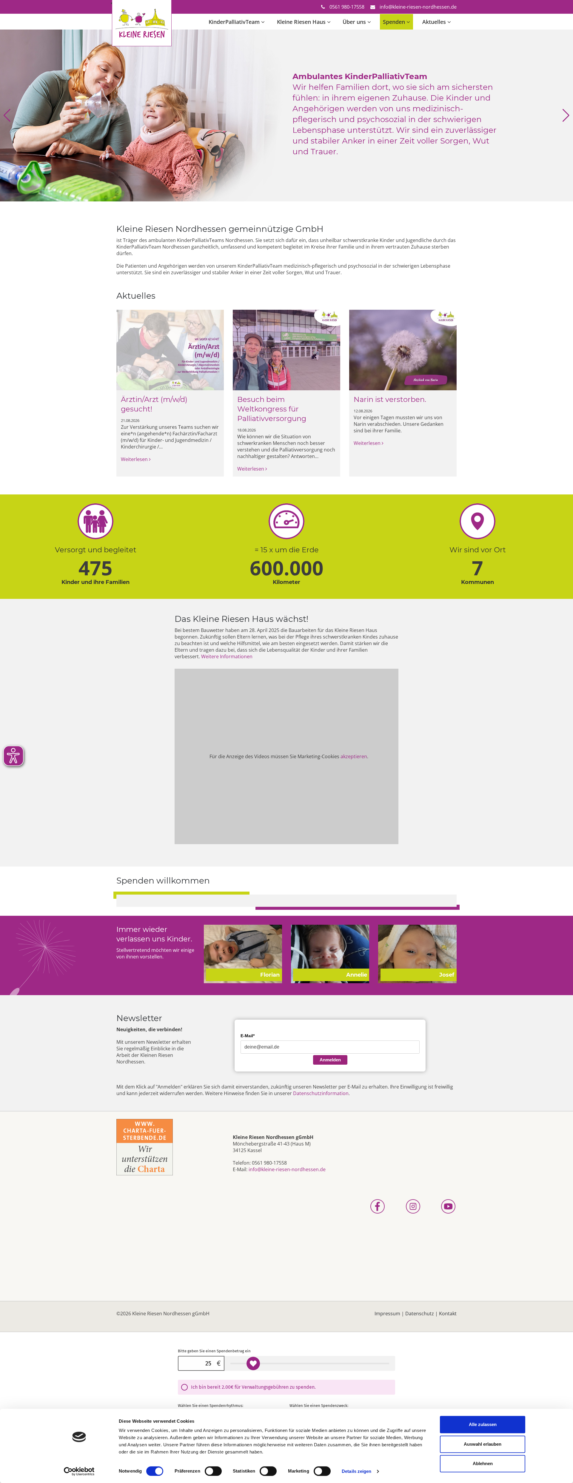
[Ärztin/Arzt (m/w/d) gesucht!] (170, 349)
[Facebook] (367, 1206)
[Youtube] (438, 1206)
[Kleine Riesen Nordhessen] (141, 5)
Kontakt (448, 1313)
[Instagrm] (402, 1206)
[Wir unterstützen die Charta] (144, 1146)
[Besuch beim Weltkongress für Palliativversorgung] (286, 349)
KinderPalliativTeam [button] (234, 21)
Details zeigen (356, 1471)
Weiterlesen (135, 459)
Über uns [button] (354, 21)
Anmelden (330, 1059)
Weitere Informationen (226, 656)
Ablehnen (483, 1463)
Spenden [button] (394, 21)
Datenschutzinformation (321, 1093)
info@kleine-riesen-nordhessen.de (418, 7)
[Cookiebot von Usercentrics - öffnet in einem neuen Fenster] (79, 1471)
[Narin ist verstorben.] (403, 349)
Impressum (387, 1313)
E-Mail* (248, 1035)
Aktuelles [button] (434, 21)
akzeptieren (354, 756)
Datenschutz (419, 1313)
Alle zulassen (483, 1424)
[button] (7, 115)
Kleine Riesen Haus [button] (301, 21)
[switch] (213, 1471)
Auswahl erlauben (482, 1444)
